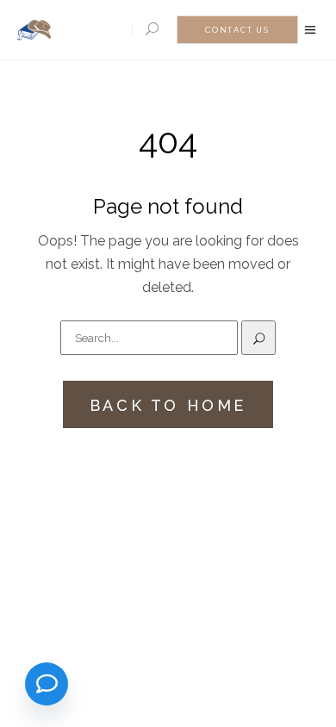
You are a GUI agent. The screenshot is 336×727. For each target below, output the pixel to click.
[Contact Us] (46, 683)
